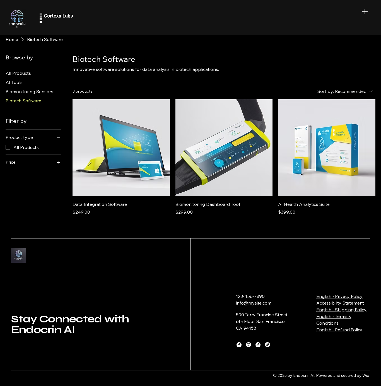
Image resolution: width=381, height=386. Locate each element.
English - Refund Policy (339, 329)
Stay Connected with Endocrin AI (70, 324)
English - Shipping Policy (341, 309)
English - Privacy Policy (339, 296)
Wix (365, 375)
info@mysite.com (253, 303)
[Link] (258, 345)
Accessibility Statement (340, 303)
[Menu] (365, 11)
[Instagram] (248, 345)
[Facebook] (239, 345)
